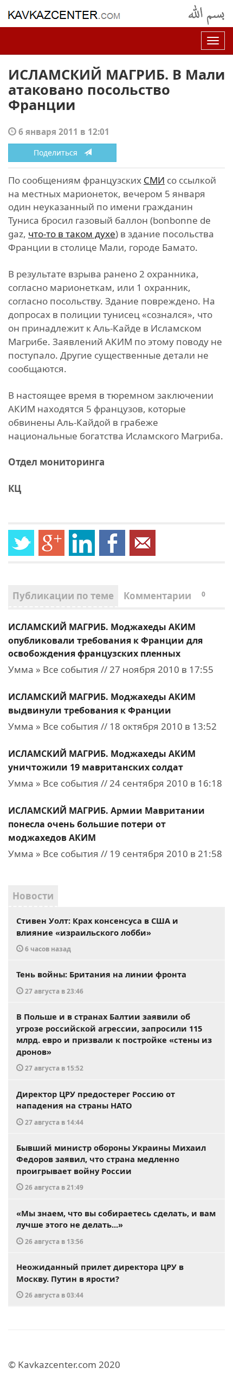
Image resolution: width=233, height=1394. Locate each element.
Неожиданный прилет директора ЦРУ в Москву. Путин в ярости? (100, 1280)
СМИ (154, 180)
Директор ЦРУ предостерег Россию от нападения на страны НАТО (95, 1107)
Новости (33, 896)
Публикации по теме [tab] (63, 595)
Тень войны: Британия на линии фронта (101, 982)
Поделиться (59, 152)
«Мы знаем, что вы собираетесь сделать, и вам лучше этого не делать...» (116, 1227)
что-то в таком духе (71, 234)
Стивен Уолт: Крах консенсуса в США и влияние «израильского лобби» (97, 934)
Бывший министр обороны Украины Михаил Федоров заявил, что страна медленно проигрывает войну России (111, 1167)
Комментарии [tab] (164, 595)
